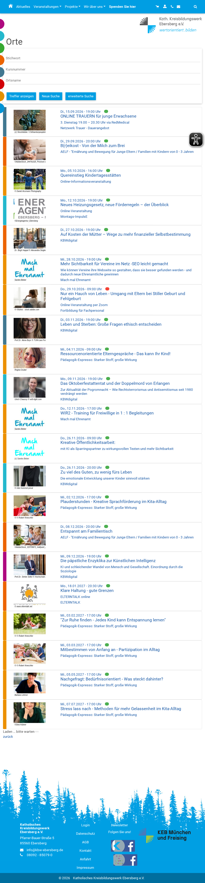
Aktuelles (23, 7)
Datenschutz (85, 834)
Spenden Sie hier (122, 7)
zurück (8, 737)
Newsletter (119, 825)
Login (85, 825)
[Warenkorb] (157, 6)
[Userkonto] (165, 6)
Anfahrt (85, 859)
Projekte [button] (71, 7)
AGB (85, 842)
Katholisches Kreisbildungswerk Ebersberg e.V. (108, 878)
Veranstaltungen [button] (46, 7)
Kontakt (85, 851)
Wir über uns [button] (93, 7)
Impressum (85, 868)
